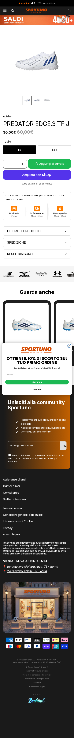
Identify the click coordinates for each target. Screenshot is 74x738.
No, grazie (37, 389)
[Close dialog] (69, 346)
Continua (37, 382)
